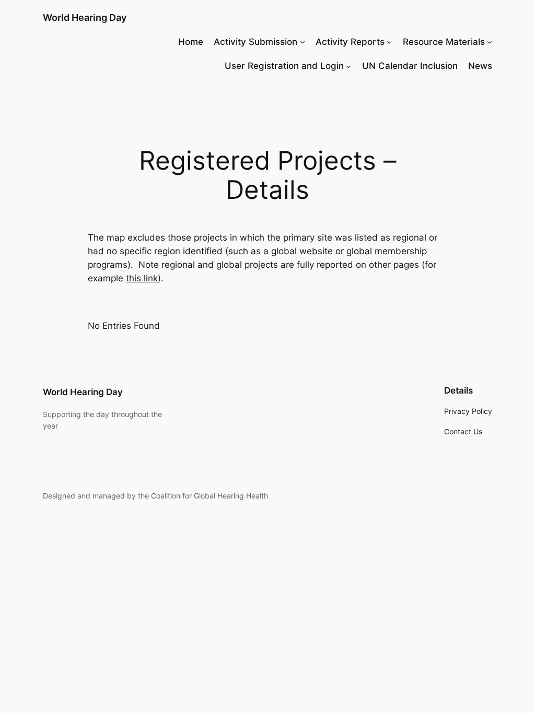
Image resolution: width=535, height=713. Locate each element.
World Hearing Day (84, 17)
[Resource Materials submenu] (489, 41)
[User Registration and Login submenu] (348, 65)
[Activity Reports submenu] (389, 41)
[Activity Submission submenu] (302, 41)
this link (142, 278)
